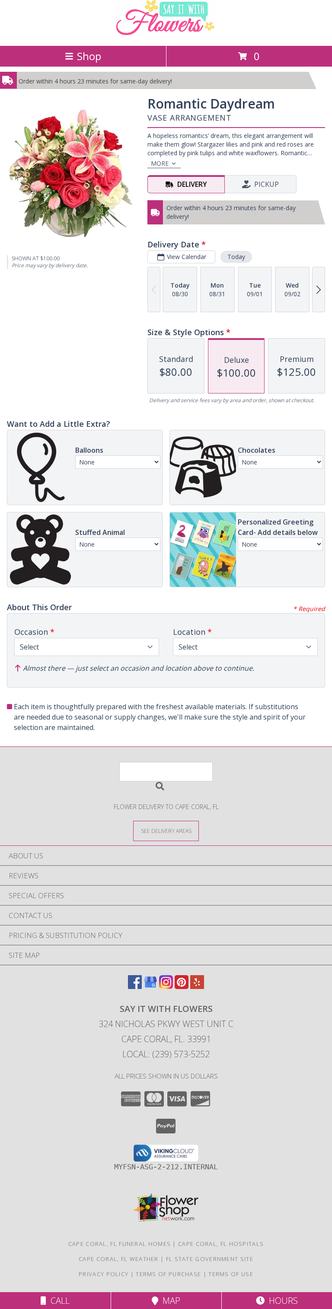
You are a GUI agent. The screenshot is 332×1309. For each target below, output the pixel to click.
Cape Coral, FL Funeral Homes (119, 1244)
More (160, 163)
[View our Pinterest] (181, 986)
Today (236, 257)
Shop (89, 56)
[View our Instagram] (166, 986)
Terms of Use (230, 1274)
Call (58, 1300)
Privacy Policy (103, 1274)
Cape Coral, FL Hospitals (221, 1244)
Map (169, 1300)
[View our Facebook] (135, 986)
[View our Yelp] (197, 986)
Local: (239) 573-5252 (166, 1054)
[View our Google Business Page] (150, 986)
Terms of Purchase (168, 1274)
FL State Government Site (209, 1259)
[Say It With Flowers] (166, 33)
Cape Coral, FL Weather (119, 1259)
